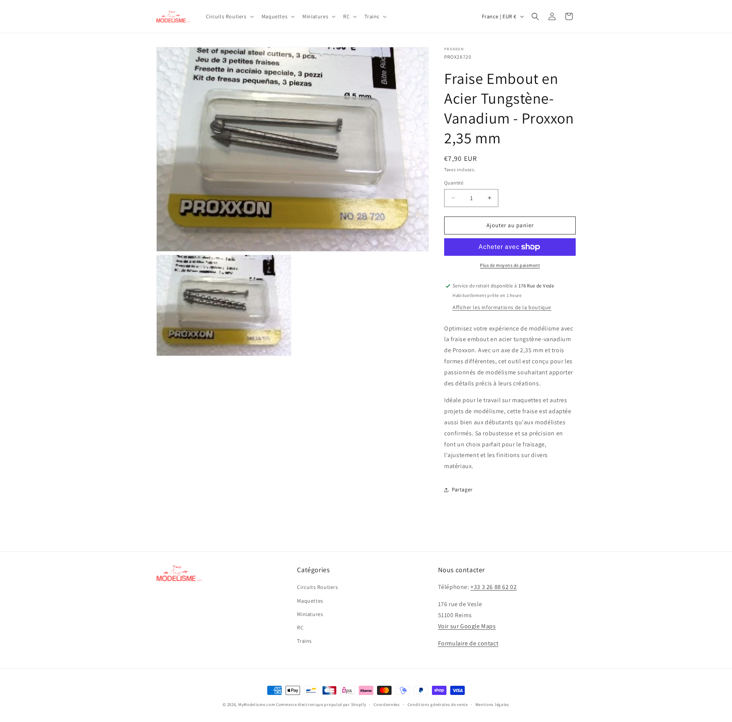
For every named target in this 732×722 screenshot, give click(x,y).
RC (300, 627)
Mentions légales (492, 704)
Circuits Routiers (317, 587)
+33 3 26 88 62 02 (493, 587)
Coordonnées (387, 704)
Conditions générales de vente (438, 704)
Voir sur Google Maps (467, 626)
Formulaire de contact (468, 643)
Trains (304, 640)
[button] (229, 16)
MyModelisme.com (256, 704)
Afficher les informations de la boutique (502, 307)
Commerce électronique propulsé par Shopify (321, 704)
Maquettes (310, 600)
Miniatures (310, 614)
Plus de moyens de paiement (510, 265)
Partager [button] (462, 489)
